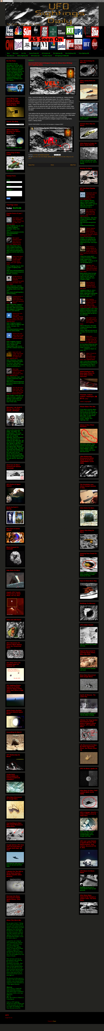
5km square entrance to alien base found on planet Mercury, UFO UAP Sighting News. (14, 241)
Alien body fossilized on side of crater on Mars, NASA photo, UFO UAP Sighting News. (15, 372)
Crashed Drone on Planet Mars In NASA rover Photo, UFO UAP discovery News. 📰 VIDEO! (15, 299)
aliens (36, 156)
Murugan (45, 156)
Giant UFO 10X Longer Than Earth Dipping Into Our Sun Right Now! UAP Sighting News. (15, 355)
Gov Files (23, 53)
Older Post (73, 165)
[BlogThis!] (56, 155)
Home (8, 53)
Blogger (54, 1021)
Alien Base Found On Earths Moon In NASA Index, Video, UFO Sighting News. (88, 321)
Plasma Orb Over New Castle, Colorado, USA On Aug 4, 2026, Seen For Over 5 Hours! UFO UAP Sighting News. (15, 317)
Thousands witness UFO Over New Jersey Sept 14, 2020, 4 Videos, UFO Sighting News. (88, 196)
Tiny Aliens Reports (47, 55)
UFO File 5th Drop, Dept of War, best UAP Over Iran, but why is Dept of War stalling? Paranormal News (15, 390)
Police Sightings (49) (84, 53)
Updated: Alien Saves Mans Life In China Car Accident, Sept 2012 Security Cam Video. (88, 268)
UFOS (59, 156)
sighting (49, 156)
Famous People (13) (34, 53)
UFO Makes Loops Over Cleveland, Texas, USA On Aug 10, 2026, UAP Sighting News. (15, 221)
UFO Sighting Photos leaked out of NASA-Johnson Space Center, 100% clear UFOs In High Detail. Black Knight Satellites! (88, 303)
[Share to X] (57, 155)
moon (42, 156)
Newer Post (31, 165)
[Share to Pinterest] (60, 155)
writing (67, 156)
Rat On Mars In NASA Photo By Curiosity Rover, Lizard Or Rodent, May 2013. (88, 285)
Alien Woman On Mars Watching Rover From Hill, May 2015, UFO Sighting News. (88, 213)
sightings (53, 156)
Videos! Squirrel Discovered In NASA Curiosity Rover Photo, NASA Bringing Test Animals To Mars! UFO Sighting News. (88, 232)
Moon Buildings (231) (70, 53)
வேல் (70, 156)
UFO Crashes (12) (35, 55)
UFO (57, 156)
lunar (39, 156)
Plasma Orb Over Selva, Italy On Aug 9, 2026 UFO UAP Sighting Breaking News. (15, 336)
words (64, 156)
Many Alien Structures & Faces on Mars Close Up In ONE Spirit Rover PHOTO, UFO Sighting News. (88, 339)
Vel (62, 156)
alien (34, 156)
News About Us (10, 55)
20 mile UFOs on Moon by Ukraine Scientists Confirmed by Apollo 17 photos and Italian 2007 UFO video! (15, 280)
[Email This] (54, 155)
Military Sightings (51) (22, 55)
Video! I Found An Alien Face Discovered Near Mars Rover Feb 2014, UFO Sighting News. (88, 356)
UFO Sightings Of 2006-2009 (62, 55)
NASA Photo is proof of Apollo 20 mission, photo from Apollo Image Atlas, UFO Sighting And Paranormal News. (88, 250)
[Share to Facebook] (58, 155)
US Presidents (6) (46, 53)
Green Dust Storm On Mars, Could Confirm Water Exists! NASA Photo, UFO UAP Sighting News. (15, 260)
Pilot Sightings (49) (57, 53)
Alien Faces (15, 53)
